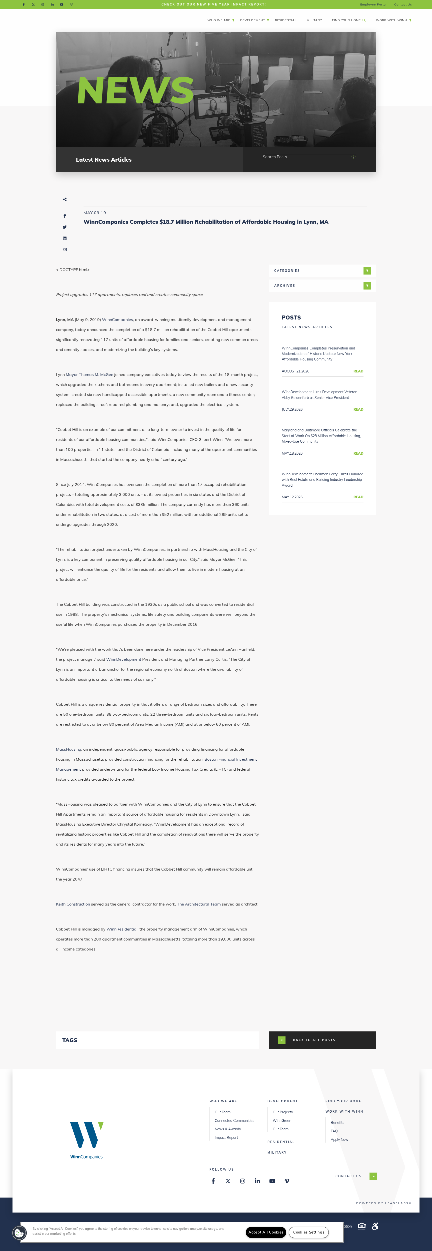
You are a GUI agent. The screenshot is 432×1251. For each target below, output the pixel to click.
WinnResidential (122, 929)
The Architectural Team (199, 904)
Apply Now (339, 1139)
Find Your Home (346, 20)
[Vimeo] (71, 4)
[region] (182, 1232)
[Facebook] (24, 4)
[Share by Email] (64, 249)
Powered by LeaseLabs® (384, 1203)
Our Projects (283, 1112)
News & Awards (228, 1129)
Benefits (337, 1122)
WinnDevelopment (123, 659)
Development (252, 20)
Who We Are (219, 20)
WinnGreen (282, 1120)
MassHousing (68, 749)
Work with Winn (391, 20)
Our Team (222, 1112)
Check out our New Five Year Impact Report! (214, 4)
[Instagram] (42, 4)
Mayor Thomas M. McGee (89, 374)
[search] (353, 156)
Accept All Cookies (266, 1232)
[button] (19, 1233)
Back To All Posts (314, 1040)
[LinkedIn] (52, 4)
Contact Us (403, 4)
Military (314, 20)
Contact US (349, 1176)
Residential (286, 20)
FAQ (334, 1131)
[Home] (54, 20)
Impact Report (226, 1137)
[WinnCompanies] (87, 1140)
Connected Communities (234, 1120)
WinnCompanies (117, 319)
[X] (33, 4)
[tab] (322, 271)
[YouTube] (62, 4)
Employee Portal (373, 4)
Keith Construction (73, 904)
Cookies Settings (308, 1232)
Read (359, 371)
